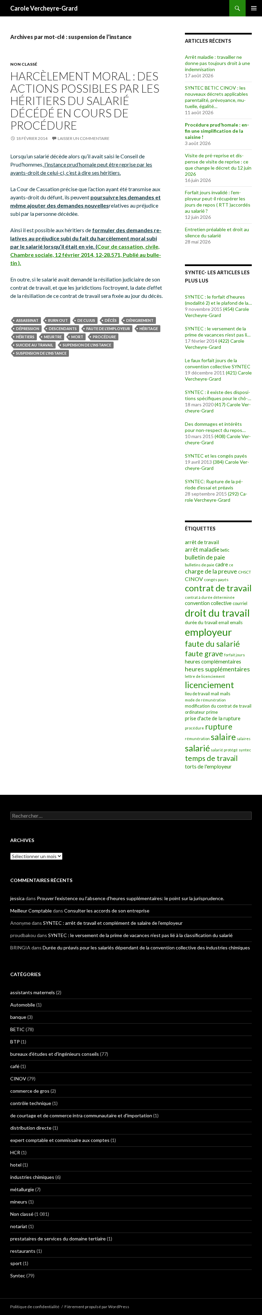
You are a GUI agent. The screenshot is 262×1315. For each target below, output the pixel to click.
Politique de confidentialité (34, 1306)
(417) (220, 404)
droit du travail (217, 613)
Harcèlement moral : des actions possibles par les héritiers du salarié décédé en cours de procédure (84, 100)
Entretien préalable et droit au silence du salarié (217, 232)
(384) (218, 462)
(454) (228, 309)
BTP (15, 1041)
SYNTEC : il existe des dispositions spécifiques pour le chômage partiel (217, 395)
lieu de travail (197, 693)
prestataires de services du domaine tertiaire (58, 1238)
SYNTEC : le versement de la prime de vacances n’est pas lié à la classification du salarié (217, 332)
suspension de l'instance (41, 353)
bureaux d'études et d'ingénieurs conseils (54, 1054)
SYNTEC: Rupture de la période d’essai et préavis (214, 484)
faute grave (204, 653)
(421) (231, 373)
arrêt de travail (202, 542)
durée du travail (201, 622)
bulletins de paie (199, 564)
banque (18, 1017)
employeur (208, 632)
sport (16, 1263)
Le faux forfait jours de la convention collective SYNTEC (217, 363)
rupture (218, 726)
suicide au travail (34, 345)
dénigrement (140, 320)
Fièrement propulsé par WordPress (96, 1306)
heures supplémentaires (217, 669)
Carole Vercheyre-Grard (44, 8)
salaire (223, 737)
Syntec (17, 1275)
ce (231, 565)
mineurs (18, 1202)
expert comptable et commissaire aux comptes (60, 1140)
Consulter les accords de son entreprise (106, 910)
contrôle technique (30, 1103)
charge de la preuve (211, 571)
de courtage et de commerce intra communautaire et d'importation (81, 1115)
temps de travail (211, 758)
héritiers (25, 336)
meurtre (53, 336)
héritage (149, 328)
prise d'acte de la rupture (213, 718)
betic (224, 550)
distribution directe (31, 1128)
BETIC (17, 1029)
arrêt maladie (202, 549)
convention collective (208, 603)
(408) (220, 436)
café (14, 1066)
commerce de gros (29, 1091)
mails (225, 693)
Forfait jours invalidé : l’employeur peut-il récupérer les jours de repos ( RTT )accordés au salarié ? (217, 201)
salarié (197, 748)
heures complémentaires (213, 661)
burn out (58, 320)
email (223, 622)
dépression (27, 328)
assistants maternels (32, 992)
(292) (233, 494)
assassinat (27, 320)
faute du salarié (212, 643)
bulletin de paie (205, 557)
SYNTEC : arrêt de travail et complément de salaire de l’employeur (113, 923)
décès (111, 320)
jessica (17, 898)
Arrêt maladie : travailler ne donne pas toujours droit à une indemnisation (217, 63)
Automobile (22, 1005)
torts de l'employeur (208, 766)
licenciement (209, 685)
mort (77, 336)
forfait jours (234, 655)
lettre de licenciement (205, 676)
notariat (18, 1226)
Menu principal (254, 8)
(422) (223, 341)
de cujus (86, 320)
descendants (63, 328)
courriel (240, 603)
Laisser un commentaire (84, 138)
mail (215, 693)
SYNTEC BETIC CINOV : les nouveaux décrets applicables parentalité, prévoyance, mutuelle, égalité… (216, 97)
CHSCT (244, 572)
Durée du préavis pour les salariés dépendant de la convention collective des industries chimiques (146, 947)
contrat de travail (218, 588)
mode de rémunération (205, 700)
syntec (245, 750)
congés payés (216, 579)
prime (212, 712)
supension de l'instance (87, 345)
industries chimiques (32, 1177)
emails (236, 622)
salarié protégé (224, 750)
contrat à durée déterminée (210, 597)
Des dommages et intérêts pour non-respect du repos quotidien (213, 427)
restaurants (22, 1251)
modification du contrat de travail (218, 706)
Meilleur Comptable (31, 910)
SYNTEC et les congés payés (216, 456)
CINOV (194, 579)
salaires (243, 738)
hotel (15, 1165)
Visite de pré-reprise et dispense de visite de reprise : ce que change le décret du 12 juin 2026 (218, 165)
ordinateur (195, 712)
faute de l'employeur (108, 328)
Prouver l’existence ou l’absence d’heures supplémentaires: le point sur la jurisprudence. (130, 898)
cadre (221, 564)
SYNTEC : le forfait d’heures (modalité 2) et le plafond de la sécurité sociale (216, 300)
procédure (104, 336)
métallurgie (22, 1189)
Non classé (23, 64)
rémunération (197, 738)
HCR (15, 1152)
